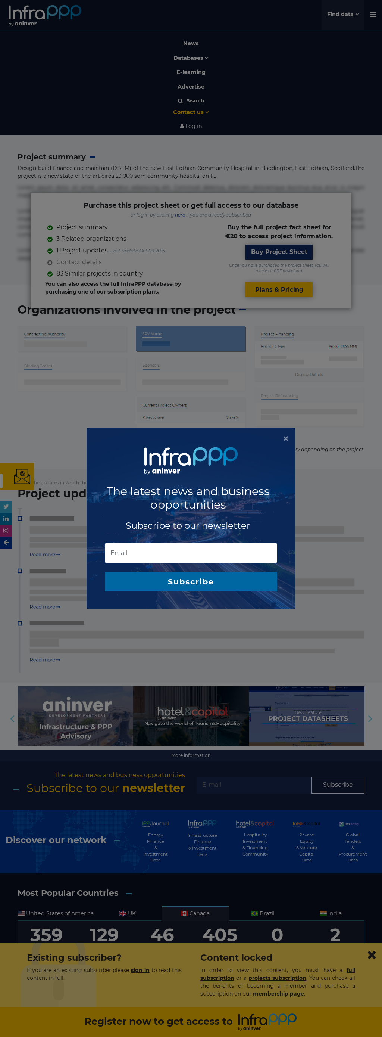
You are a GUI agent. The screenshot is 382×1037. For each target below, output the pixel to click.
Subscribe (191, 581)
